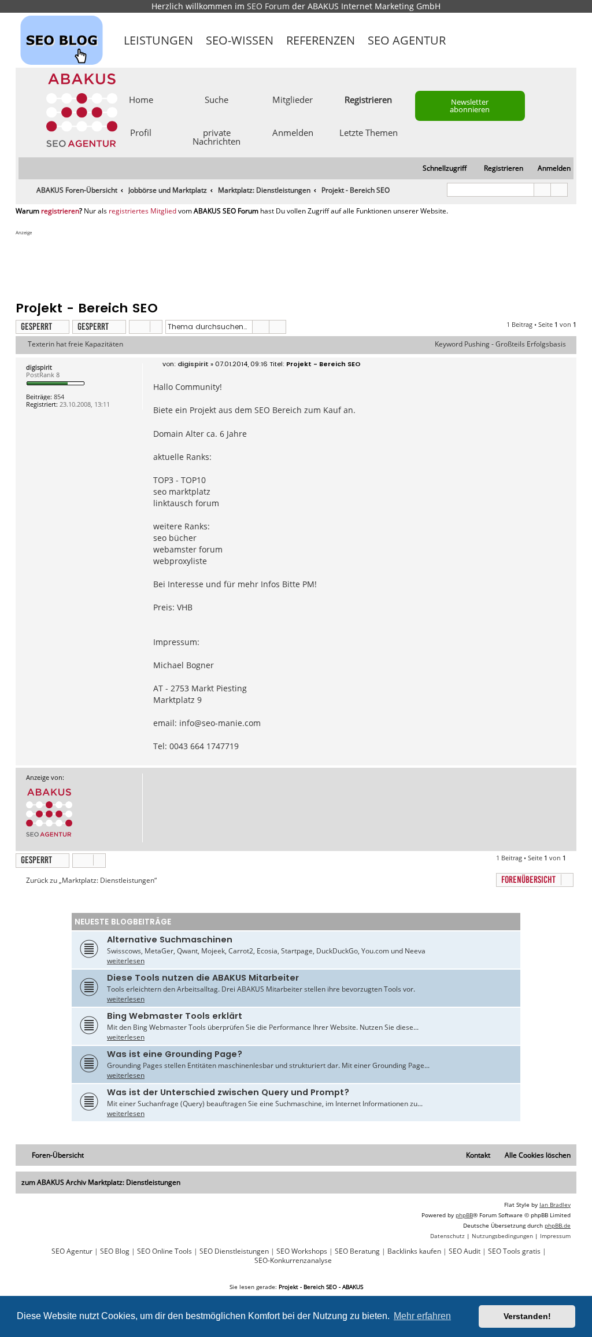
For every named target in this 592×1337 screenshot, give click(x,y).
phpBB (464, 1215)
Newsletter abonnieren (470, 106)
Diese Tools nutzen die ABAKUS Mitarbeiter (203, 978)
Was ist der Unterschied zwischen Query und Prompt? (228, 1092)
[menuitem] (549, 168)
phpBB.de (558, 1225)
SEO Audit (464, 1251)
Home (141, 99)
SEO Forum (268, 6)
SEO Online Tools (164, 1251)
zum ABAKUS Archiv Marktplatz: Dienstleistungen (100, 1182)
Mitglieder (292, 99)
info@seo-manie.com (220, 722)
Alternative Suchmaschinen (169, 939)
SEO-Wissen (239, 40)
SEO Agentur (407, 40)
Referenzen (320, 40)
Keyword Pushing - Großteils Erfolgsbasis (500, 344)
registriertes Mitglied (142, 211)
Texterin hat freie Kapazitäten (75, 344)
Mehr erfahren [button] (422, 1316)
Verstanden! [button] (527, 1316)
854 (59, 396)
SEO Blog (115, 1251)
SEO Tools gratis (514, 1251)
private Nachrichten (216, 136)
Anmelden (292, 132)
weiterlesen (126, 961)
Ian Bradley (555, 1204)
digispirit (39, 367)
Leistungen (158, 40)
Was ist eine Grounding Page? (174, 1054)
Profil (140, 132)
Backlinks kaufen (414, 1251)
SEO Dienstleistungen (234, 1251)
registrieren (60, 211)
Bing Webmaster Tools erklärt (174, 1016)
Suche (216, 99)
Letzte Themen (368, 132)
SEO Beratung (357, 1251)
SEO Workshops (301, 1251)
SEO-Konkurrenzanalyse (293, 1260)
